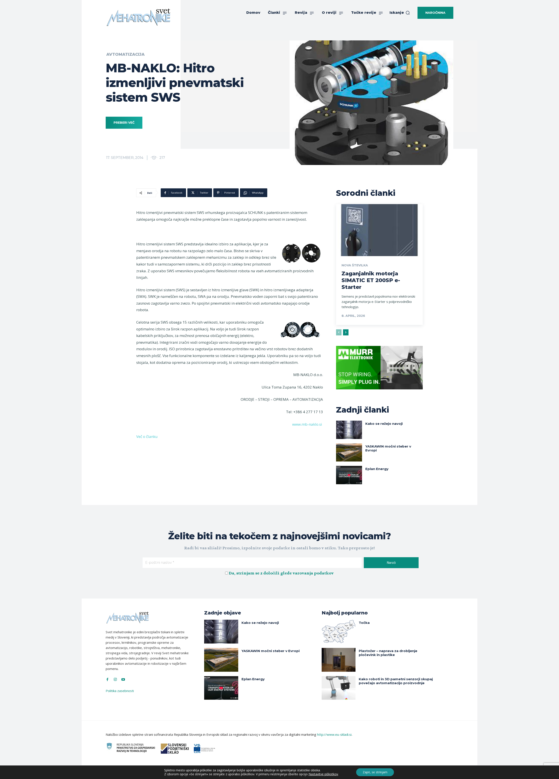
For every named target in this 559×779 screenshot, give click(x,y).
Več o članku (147, 436)
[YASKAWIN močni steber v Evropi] (349, 452)
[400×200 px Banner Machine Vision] (379, 392)
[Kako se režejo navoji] (349, 430)
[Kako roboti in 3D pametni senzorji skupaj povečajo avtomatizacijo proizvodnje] (338, 688)
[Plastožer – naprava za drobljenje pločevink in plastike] (338, 660)
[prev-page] (339, 332)
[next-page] (346, 332)
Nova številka (355, 265)
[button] (400, 12)
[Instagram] (115, 679)
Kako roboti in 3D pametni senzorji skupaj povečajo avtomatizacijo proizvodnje (396, 681)
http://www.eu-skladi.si (334, 734)
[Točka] (338, 632)
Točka (364, 623)
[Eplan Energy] (349, 475)
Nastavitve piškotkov (323, 774)
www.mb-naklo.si (307, 424)
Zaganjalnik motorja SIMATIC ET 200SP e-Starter (371, 280)
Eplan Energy (376, 469)
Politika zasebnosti (120, 691)
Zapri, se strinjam (375, 772)
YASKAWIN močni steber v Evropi (388, 448)
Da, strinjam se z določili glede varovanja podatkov (281, 573)
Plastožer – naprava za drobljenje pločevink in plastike (388, 653)
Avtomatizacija (125, 54)
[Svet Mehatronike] (138, 17)
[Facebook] (107, 679)
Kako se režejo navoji (384, 424)
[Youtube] (123, 679)
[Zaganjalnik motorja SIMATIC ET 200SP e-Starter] (379, 230)
